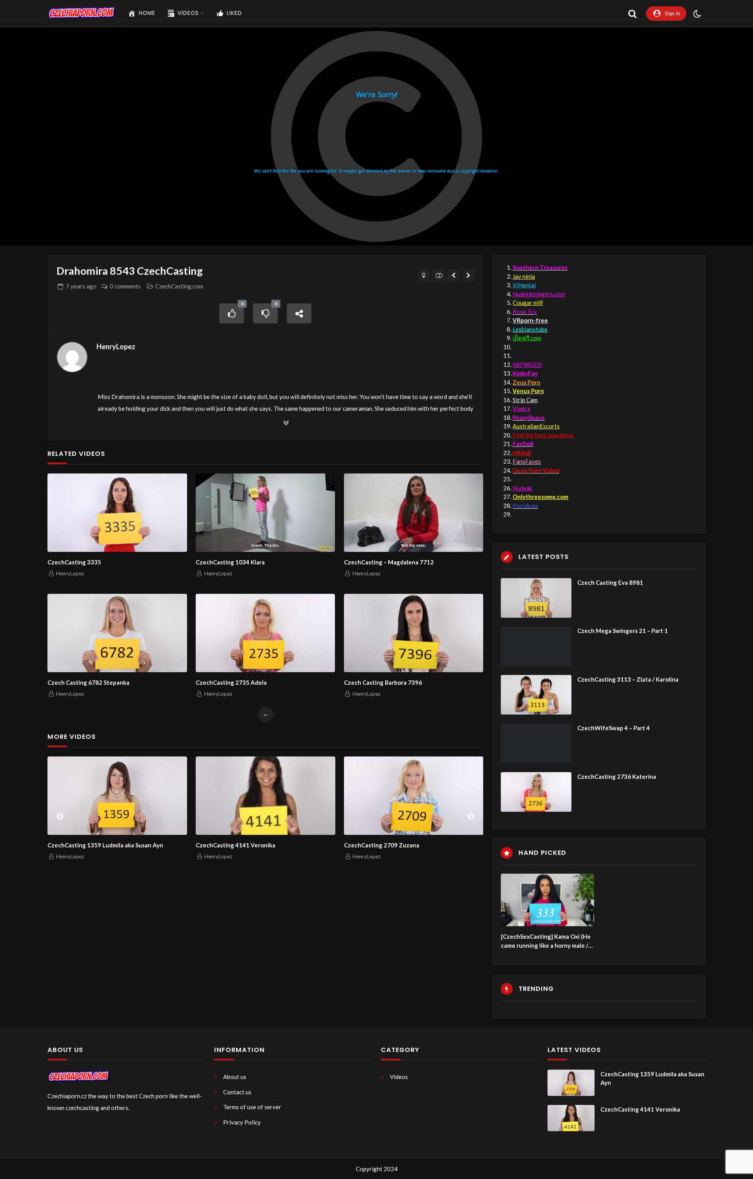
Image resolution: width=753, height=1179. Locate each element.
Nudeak (522, 488)
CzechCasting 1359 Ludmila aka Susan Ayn (105, 845)
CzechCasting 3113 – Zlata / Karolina (627, 679)
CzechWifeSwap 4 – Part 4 (613, 727)
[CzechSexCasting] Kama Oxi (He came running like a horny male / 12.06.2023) (546, 941)
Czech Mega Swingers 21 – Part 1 (622, 630)
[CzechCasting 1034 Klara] (265, 512)
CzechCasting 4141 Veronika (235, 845)
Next (471, 817)
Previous (60, 817)
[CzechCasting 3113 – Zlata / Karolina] (536, 695)
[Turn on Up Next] (439, 275)
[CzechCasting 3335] (117, 512)
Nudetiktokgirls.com (539, 293)
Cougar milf (528, 302)
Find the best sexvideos (543, 435)
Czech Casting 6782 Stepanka (88, 682)
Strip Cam (525, 399)
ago (81, 286)
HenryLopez (115, 346)
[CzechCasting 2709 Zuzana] (414, 795)
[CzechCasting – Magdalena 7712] (413, 512)
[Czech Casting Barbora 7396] (413, 633)
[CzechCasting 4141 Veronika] (265, 795)
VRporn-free (530, 320)
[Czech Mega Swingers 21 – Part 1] (536, 646)
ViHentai (524, 284)
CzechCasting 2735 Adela (231, 682)
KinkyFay (525, 373)
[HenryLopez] (72, 357)
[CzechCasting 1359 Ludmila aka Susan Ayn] (117, 795)
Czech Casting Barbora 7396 (383, 682)
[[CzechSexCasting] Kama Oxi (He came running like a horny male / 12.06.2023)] (547, 900)
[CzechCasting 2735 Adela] (265, 633)
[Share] (299, 313)
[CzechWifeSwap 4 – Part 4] (536, 743)
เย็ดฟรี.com (527, 337)
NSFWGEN (527, 364)
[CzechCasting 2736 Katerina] (536, 792)
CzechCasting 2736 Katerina (616, 776)
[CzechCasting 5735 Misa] (468, 275)
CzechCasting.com (179, 286)
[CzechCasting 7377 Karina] (453, 275)
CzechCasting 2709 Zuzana (381, 845)
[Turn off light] (424, 275)
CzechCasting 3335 (74, 562)
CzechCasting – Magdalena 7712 (389, 562)
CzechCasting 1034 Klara (230, 562)
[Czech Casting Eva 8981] (536, 598)
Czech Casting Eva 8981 (610, 582)
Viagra (521, 408)
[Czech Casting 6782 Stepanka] (117, 633)
